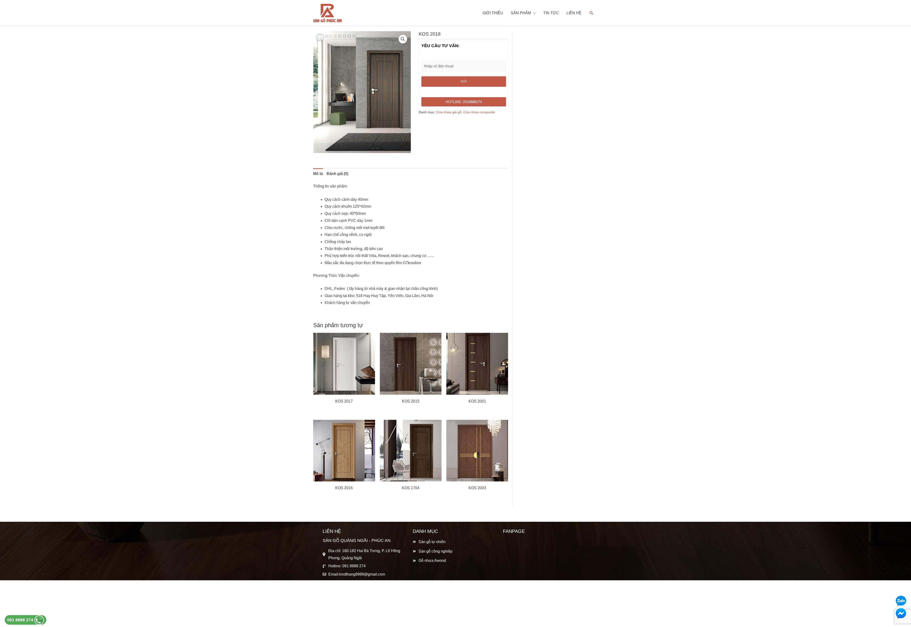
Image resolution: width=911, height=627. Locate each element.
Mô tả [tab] (318, 174)
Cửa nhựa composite (479, 112)
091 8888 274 (20, 620)
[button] (403, 39)
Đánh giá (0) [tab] (337, 174)
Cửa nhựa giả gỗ (448, 112)
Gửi (464, 81)
